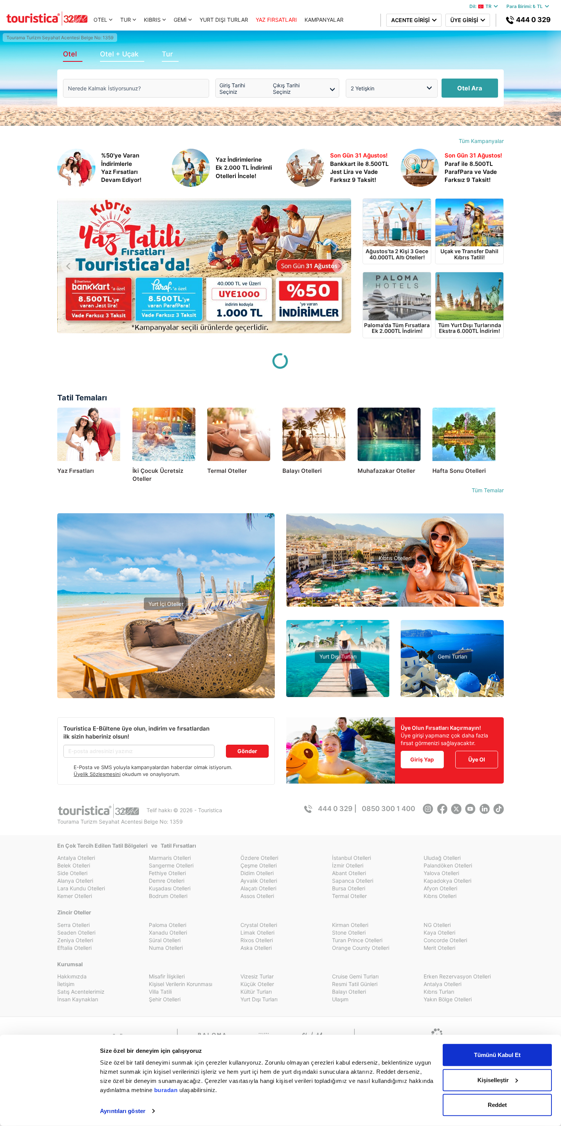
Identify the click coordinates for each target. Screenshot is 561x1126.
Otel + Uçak (119, 54)
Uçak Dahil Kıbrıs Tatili (395, 581)
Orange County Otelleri (360, 947)
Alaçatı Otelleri (258, 888)
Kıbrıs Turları (439, 991)
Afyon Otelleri (440, 888)
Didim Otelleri (257, 873)
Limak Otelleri (257, 932)
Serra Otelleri (73, 925)
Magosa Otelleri (395, 604)
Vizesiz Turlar (338, 680)
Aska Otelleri (256, 947)
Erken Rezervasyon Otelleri (457, 976)
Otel (70, 54)
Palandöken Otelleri (448, 865)
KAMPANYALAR (324, 19)
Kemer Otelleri (74, 896)
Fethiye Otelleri (167, 873)
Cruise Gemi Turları (355, 976)
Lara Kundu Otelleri (81, 888)
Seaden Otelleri (76, 932)
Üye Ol (476, 759)
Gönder (247, 751)
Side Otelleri (72, 873)
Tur (167, 54)
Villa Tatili (160, 991)
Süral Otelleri (165, 940)
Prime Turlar (338, 668)
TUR (125, 19)
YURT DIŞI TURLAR (224, 19)
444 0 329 (532, 20)
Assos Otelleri (257, 896)
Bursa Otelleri (348, 888)
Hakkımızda (72, 976)
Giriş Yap (422, 759)
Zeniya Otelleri (75, 940)
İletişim (65, 984)
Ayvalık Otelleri (258, 880)
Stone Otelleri (349, 932)
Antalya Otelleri (76, 858)
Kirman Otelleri (350, 925)
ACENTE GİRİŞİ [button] (411, 20)
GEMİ (180, 19)
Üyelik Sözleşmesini (97, 774)
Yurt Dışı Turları (337, 656)
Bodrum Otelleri (168, 896)
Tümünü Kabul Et (497, 1055)
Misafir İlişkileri (167, 976)
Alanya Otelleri (75, 880)
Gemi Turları (452, 656)
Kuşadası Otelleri (169, 888)
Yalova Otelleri (441, 873)
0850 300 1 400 (388, 809)
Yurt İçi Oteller (166, 604)
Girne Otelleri (395, 593)
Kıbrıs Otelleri (395, 558)
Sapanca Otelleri (352, 880)
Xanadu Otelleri (168, 932)
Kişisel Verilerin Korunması (180, 984)
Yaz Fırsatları (166, 629)
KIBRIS (152, 19)
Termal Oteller (166, 646)
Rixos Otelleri (256, 940)
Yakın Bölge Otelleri (166, 657)
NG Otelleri (437, 925)
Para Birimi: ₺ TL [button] (525, 6)
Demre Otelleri (166, 880)
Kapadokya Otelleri (447, 880)
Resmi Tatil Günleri (354, 984)
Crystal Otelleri (258, 925)
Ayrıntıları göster (122, 1111)
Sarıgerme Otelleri (171, 865)
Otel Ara (469, 88)
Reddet (497, 1105)
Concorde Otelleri (445, 940)
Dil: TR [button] (481, 6)
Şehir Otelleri (165, 999)
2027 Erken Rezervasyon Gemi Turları (452, 691)
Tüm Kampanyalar (481, 141)
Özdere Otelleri (259, 858)
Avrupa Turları (338, 691)
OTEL (100, 19)
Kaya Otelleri (439, 932)
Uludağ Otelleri (442, 858)
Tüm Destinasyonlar (166, 669)
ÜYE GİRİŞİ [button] (465, 20)
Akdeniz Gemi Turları (452, 668)
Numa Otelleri (166, 947)
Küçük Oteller (257, 984)
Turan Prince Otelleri (357, 940)
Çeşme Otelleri (258, 865)
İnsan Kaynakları (77, 999)
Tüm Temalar (488, 490)
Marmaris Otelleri (170, 858)
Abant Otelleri (349, 873)
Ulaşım (340, 999)
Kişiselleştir (493, 1079)
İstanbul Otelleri (351, 858)
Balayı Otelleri (349, 991)
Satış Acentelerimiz (81, 991)
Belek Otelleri (73, 865)
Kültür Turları (256, 991)
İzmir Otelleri (347, 865)
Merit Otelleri (439, 947)
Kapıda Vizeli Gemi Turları (452, 680)
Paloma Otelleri (167, 925)
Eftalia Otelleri (74, 947)
